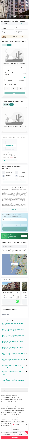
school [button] (23, 250)
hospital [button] (16, 250)
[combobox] (15, 246)
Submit (14, 93)
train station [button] (7, 250)
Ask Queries (14, 228)
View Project (9, 301)
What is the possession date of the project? (11, 225)
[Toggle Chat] (26, 432)
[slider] (5, 77)
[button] (10, 157)
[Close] (26, 424)
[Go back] (2, 2)
